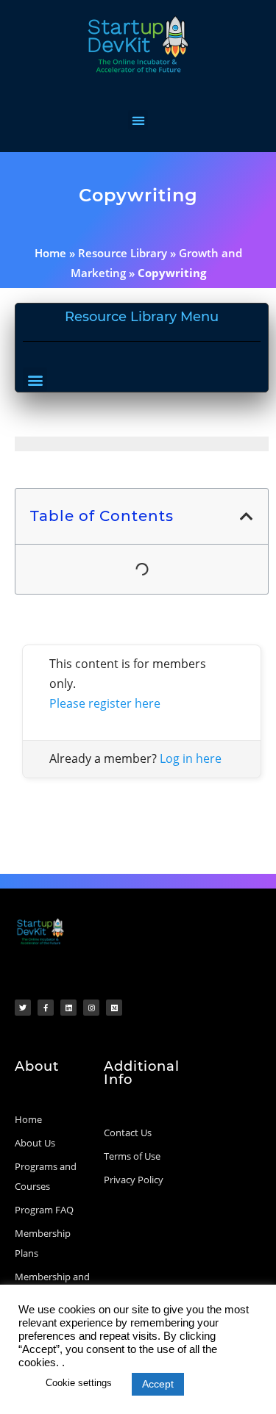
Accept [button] (158, 1384)
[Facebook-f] (46, 1008)
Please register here (104, 703)
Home (50, 252)
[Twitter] (23, 1008)
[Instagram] (91, 1008)
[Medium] (114, 1008)
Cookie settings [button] (79, 1382)
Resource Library (122, 252)
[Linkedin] (68, 1008)
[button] (138, 120)
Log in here (191, 758)
